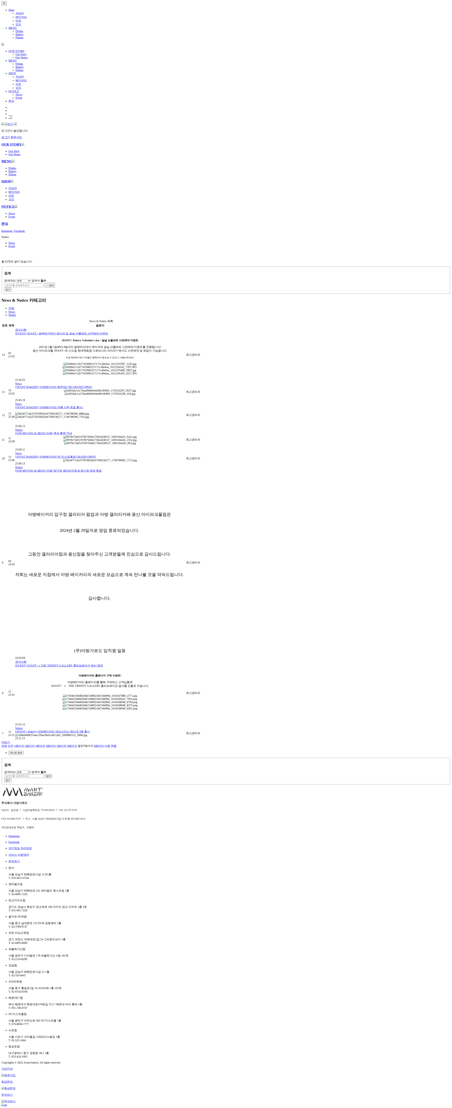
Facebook (19, 230)
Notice (12, 314)
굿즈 (18, 24)
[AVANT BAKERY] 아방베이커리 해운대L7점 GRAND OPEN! (53, 387)
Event (19, 97)
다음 (107, 745)
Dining (19, 37)
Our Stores (22, 57)
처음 (4, 745)
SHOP (12, 73)
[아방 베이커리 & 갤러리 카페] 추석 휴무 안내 (43, 433)
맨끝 (114, 745)
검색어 (38, 280)
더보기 (5, 742)
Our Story (21, 54)
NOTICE (13, 91)
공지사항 (20, 329)
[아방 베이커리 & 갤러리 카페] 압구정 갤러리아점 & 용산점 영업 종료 (58, 470)
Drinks (19, 31)
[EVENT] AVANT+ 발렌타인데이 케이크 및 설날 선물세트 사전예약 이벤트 (61, 333)
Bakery (20, 34)
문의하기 (14, 861)
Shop (11, 9)
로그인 (5, 137)
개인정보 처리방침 (20, 848)
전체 (11, 308)
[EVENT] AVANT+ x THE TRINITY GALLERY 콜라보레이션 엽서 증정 (59, 665)
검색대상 (10, 280)
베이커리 (21, 17)
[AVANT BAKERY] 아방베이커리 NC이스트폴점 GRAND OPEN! (55, 456)
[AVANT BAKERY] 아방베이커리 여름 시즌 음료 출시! (49, 407)
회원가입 (16, 137)
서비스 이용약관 (18, 854)
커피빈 (20, 13)
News (19, 94)
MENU (12, 27)
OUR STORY (16, 51)
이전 (10, 745)
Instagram (7, 230)
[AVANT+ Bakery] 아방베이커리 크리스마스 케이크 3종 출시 (52, 731)
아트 (18, 20)
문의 (11, 101)
